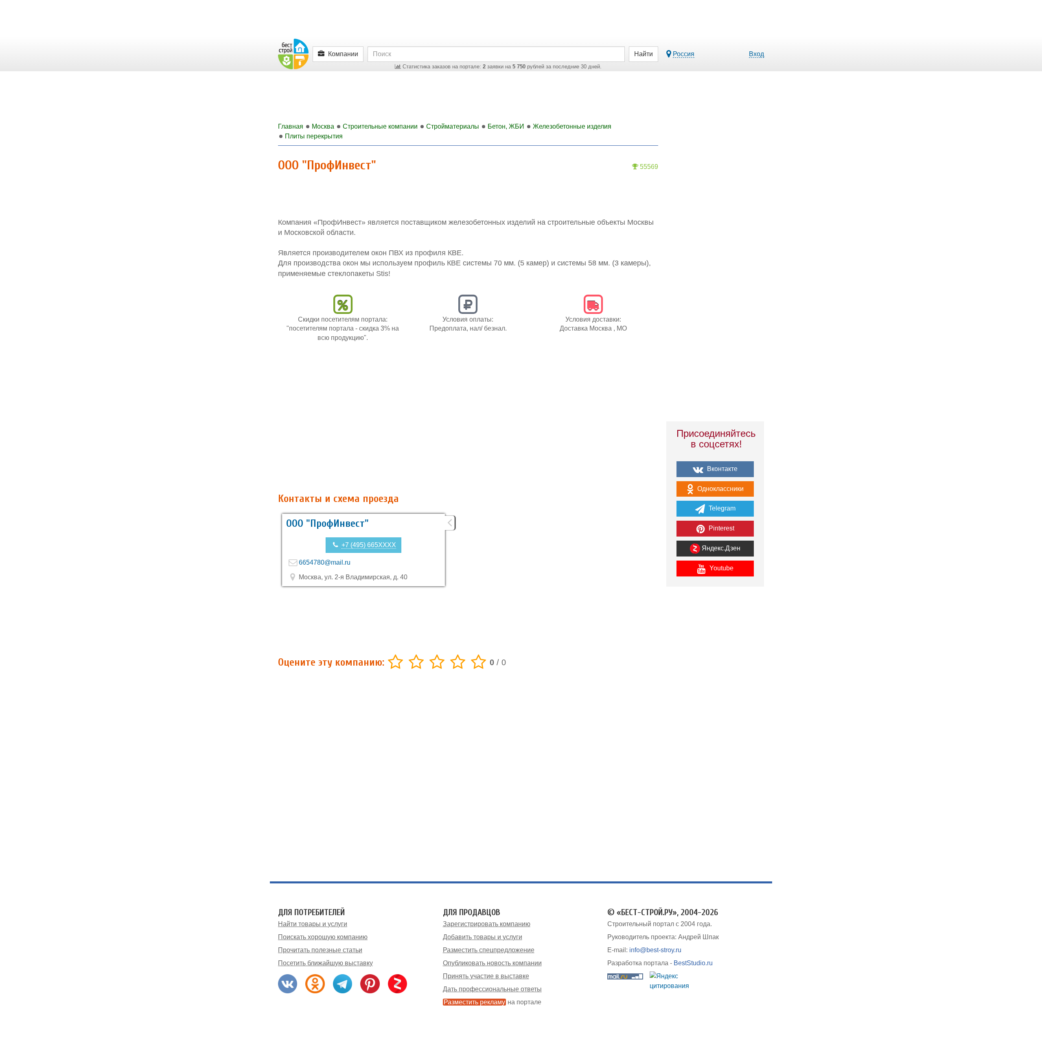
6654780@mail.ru (324, 562)
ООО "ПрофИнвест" (327, 523)
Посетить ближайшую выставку (325, 963)
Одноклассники (720, 488)
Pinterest (720, 528)
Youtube (720, 568)
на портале (492, 1002)
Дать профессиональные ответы (492, 989)
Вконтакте (721, 468)
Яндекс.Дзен (720, 548)
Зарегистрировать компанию (486, 923)
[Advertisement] (468, 422)
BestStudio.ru (693, 963)
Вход (756, 53)
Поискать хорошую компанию (323, 936)
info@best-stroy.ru (655, 950)
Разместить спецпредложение (488, 950)
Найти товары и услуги (312, 923)
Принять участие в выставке (486, 976)
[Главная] (293, 53)
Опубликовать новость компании (492, 963)
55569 (648, 166)
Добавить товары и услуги (482, 936)
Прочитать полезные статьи (320, 950)
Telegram (721, 508)
